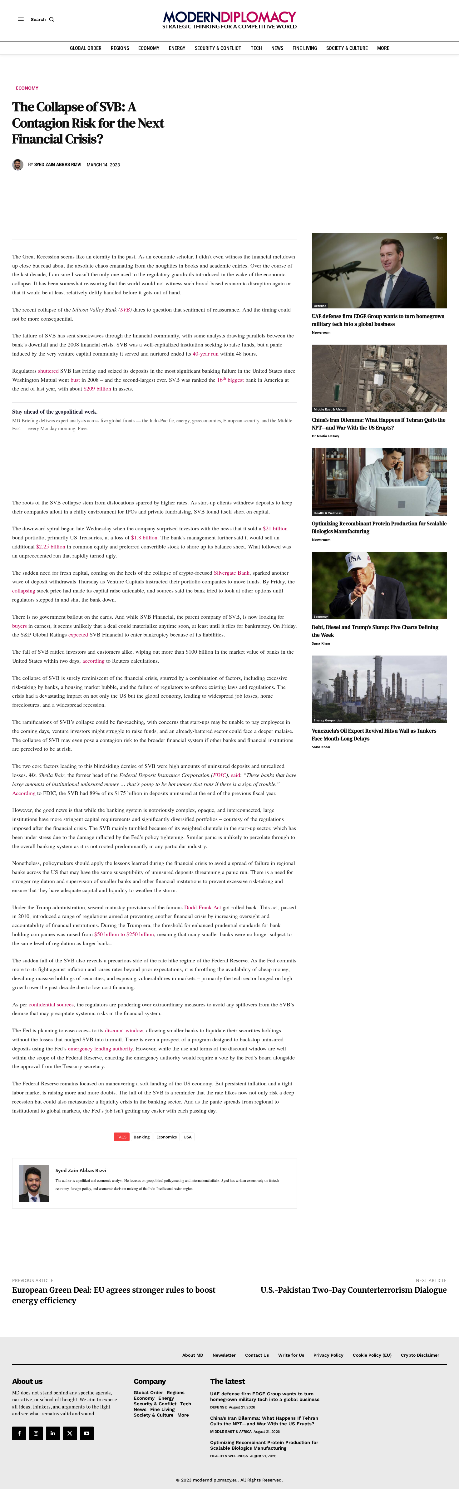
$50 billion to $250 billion (124, 934)
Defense (320, 305)
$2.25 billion (50, 546)
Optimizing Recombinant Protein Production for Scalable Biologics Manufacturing (264, 1445)
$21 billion (275, 528)
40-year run (206, 353)
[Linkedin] (61, 183)
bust (75, 379)
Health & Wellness (328, 513)
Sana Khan (321, 643)
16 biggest (230, 379)
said (235, 775)
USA (188, 1137)
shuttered (48, 370)
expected (78, 634)
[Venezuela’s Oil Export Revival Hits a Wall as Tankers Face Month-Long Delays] (379, 689)
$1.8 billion (144, 537)
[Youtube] (87, 1433)
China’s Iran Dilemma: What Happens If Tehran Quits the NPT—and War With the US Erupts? (379, 423)
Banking (142, 1137)
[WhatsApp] (47, 183)
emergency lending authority (100, 1048)
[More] (104, 183)
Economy (27, 88)
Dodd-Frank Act (202, 907)
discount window (124, 1030)
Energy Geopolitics (328, 720)
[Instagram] (36, 1433)
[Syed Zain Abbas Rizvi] (18, 164)
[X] (33, 183)
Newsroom (321, 332)
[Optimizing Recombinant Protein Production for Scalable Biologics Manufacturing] (379, 482)
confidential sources (51, 1004)
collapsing (23, 590)
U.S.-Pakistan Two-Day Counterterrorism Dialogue (354, 1290)
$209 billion (97, 388)
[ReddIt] (76, 183)
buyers (19, 625)
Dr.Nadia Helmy (325, 436)
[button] (44, 19)
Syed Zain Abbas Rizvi (57, 165)
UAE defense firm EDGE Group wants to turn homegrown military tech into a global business (378, 320)
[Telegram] (90, 183)
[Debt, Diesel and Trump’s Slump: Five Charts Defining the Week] (379, 585)
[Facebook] (18, 183)
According (24, 793)
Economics (166, 1137)
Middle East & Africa (329, 409)
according (93, 660)
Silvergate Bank (231, 572)
